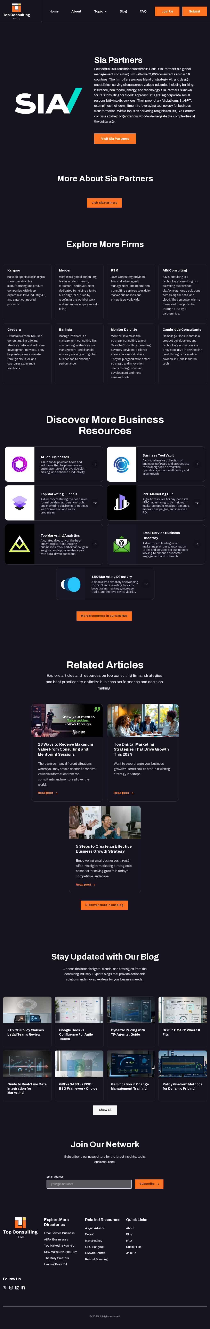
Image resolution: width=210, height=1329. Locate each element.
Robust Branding (96, 1259)
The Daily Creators (56, 1258)
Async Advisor (94, 1228)
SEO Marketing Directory (60, 1251)
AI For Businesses (56, 1239)
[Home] (17, 11)
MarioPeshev (93, 1240)
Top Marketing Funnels (59, 1245)
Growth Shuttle (95, 1253)
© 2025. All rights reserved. (105, 1316)
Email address (55, 1176)
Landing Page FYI (55, 1264)
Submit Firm (134, 1246)
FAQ (129, 1240)
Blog (129, 1234)
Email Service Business (59, 1233)
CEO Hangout (94, 1246)
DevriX (89, 1234)
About (130, 1228)
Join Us (131, 1253)
